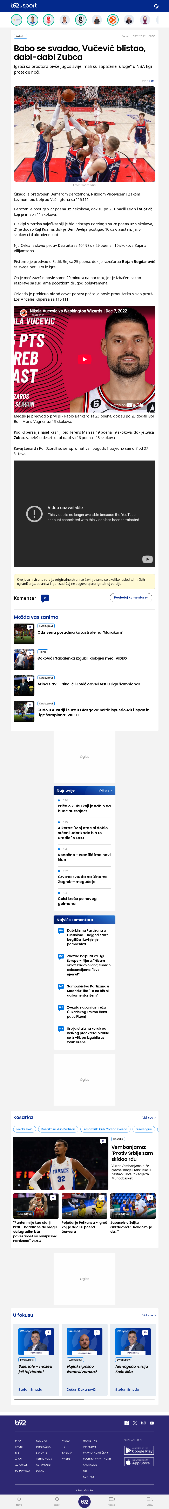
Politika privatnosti (97, 1458)
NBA (68, 1214)
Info (18, 1440)
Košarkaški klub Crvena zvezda (105, 1129)
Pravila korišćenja (96, 1452)
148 (61, 1028)
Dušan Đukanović (81, 1389)
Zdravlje (21, 1464)
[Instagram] (143, 1423)
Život (19, 1458)
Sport (19, 1446)
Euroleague (144, 1129)
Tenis (42, 652)
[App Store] (139, 1462)
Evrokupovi (46, 626)
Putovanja (22, 1470)
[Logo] (23, 6)
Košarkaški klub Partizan (58, 1129)
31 (30, 678)
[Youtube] (152, 1423)
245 (61, 986)
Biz (17, 1452)
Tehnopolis (44, 1458)
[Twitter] (135, 1423)
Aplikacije (90, 1464)
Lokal (40, 1470)
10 (30, 653)
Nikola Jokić (24, 1129)
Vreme (66, 1458)
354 (61, 930)
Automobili (43, 1464)
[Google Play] (139, 1450)
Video (66, 1440)
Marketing (90, 1440)
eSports (41, 1452)
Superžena (43, 1446)
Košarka (20, 36)
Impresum (89, 1446)
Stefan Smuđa (30, 1389)
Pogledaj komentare (130, 597)
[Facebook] (126, 1423)
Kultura (41, 1440)
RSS (85, 1470)
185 (61, 1007)
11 (30, 704)
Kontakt (88, 1476)
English (67, 1452)
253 (61, 956)
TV (63, 1446)
